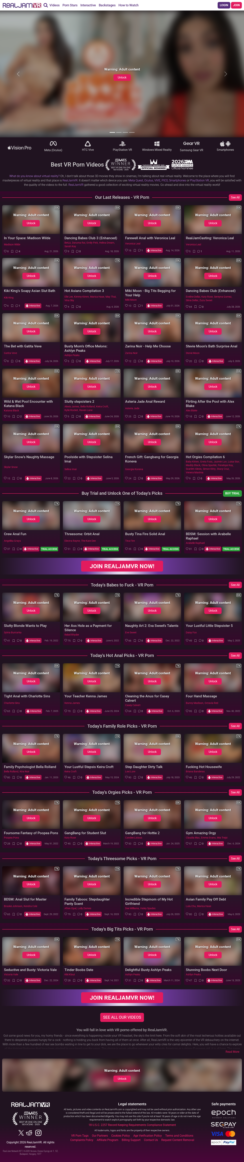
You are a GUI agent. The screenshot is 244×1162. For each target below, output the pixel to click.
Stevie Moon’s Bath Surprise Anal (211, 346)
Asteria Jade (132, 408)
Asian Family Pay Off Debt (206, 899)
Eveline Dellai (193, 296)
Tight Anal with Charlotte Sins (27, 696)
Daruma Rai (78, 242)
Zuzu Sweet (205, 300)
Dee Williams (132, 908)
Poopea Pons (11, 837)
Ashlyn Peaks (71, 355)
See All (235, 197)
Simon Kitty (209, 468)
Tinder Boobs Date (78, 970)
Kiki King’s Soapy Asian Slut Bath (29, 291)
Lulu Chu (191, 906)
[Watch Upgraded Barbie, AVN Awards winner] (120, 165)
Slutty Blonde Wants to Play (25, 626)
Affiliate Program (107, 1140)
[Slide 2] (125, 132)
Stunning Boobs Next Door (206, 970)
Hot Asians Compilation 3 (84, 291)
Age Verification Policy (147, 1135)
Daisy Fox (191, 632)
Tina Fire (130, 540)
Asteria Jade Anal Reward (145, 401)
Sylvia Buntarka (12, 632)
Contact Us (151, 1140)
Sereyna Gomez (223, 296)
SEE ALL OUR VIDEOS (122, 1017)
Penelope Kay (225, 465)
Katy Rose (207, 296)
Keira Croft (102, 406)
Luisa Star (233, 461)
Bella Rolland (87, 406)
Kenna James (72, 703)
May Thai (110, 296)
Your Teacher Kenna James (85, 696)
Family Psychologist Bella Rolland (30, 767)
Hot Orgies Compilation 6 (205, 457)
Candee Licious (133, 837)
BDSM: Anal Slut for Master (25, 899)
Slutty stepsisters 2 (79, 401)
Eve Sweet (131, 632)
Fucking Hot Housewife (204, 767)
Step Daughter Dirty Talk (144, 767)
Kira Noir (24, 771)
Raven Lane (85, 410)
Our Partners (100, 1135)
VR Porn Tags (79, 1135)
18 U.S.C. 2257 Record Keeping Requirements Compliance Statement (132, 1125)
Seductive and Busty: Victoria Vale (30, 970)
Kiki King (9, 297)
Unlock (122, 77)
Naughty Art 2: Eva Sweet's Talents (151, 626)
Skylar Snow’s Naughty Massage (29, 457)
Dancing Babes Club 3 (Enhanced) (90, 238)
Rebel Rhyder (71, 634)
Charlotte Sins (12, 703)
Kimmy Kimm (81, 296)
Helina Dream (106, 242)
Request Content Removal (177, 1140)
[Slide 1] (119, 132)
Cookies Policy (120, 1135)
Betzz (67, 242)
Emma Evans (208, 837)
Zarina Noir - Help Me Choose (148, 346)
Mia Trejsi (222, 837)
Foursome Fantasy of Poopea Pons (31, 833)
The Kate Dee (88, 540)
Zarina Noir (131, 353)
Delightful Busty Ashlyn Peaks (148, 970)
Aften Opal (70, 908)
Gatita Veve (10, 353)
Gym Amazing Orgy (201, 833)
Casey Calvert (133, 705)
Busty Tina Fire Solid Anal (145, 534)
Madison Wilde (12, 244)
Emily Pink (92, 242)
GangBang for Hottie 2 (142, 833)
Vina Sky (69, 300)
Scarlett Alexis (194, 468)
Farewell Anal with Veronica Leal (150, 238)
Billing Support (131, 1140)
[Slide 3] (132, 132)
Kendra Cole (30, 906)
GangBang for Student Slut (85, 833)
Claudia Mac (193, 837)
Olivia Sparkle (209, 465)
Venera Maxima (194, 472)
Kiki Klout (69, 974)
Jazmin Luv (220, 461)
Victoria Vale (11, 974)
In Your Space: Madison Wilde (27, 238)
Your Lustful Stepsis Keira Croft (88, 767)
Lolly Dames (84, 908)
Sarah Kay (70, 246)
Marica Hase (97, 296)
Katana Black (11, 410)
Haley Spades (148, 908)
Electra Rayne (72, 540)
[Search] (45, 5)
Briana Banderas (195, 771)
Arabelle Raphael (195, 543)
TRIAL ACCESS (49, 549)
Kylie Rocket (71, 410)
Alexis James (71, 406)
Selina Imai (70, 469)
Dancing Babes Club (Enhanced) (211, 291)
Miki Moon (131, 299)
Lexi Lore (130, 771)
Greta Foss (206, 461)
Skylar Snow (11, 467)
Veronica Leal (132, 243)
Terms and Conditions (179, 1135)
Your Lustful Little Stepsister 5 (209, 626)
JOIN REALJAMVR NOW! (122, 566)
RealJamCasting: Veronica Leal (210, 238)
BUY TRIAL (232, 493)
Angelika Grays (12, 540)
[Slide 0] (112, 132)
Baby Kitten (192, 461)
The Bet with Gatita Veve (23, 346)
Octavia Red (211, 703)
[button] (6, 251)
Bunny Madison (194, 703)
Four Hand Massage (201, 696)
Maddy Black (193, 465)
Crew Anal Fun (15, 534)
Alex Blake (191, 410)
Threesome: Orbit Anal (82, 534)
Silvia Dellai (192, 300)
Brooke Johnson (13, 906)
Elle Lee (68, 296)
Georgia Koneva (134, 469)
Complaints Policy (81, 1140)
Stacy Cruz (223, 468)
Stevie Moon (193, 353)
